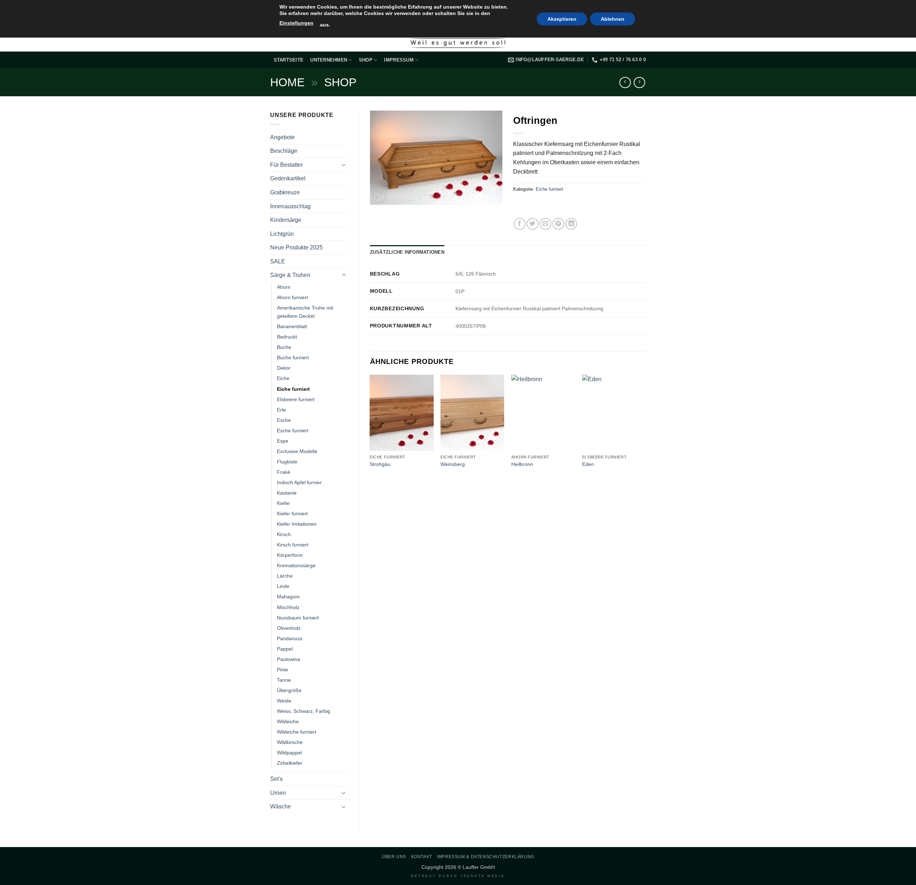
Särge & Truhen (290, 275)
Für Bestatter (286, 165)
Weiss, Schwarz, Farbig (303, 711)
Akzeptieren (561, 19)
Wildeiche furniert (296, 732)
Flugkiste (287, 462)
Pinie (282, 669)
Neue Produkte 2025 (296, 247)
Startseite (289, 60)
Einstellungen (296, 23)
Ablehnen (612, 19)
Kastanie (287, 493)
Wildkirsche (290, 742)
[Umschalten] (344, 164)
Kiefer (283, 503)
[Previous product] (639, 82)
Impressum (398, 60)
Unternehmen (328, 60)
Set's (276, 779)
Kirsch (284, 534)
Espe (282, 441)
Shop (365, 60)
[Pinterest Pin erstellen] (558, 224)
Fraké (283, 472)
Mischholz (288, 607)
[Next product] (624, 82)
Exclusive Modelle (297, 451)
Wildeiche (288, 721)
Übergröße (289, 690)
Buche (284, 347)
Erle (281, 410)
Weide (284, 701)
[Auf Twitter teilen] (533, 224)
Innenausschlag (290, 206)
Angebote (282, 137)
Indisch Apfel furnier (299, 482)
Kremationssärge (296, 565)
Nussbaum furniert (298, 618)
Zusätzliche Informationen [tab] (407, 252)
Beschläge (283, 151)
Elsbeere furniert (296, 399)
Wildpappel (289, 752)
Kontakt (421, 856)
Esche (284, 420)
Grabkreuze (285, 192)
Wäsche (280, 806)
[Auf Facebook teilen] (520, 224)
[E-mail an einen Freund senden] (545, 224)
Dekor (284, 368)
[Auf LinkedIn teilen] (571, 224)
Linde (283, 586)
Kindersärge (285, 220)
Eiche (283, 378)
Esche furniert (292, 430)
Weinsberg (452, 464)
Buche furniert (293, 357)
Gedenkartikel (288, 178)
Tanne (284, 680)
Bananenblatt (292, 326)
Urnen (278, 793)
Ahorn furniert (292, 297)
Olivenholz (289, 628)
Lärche (285, 576)
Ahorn (284, 287)
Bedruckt (287, 337)
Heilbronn (522, 464)
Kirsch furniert (292, 545)
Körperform (290, 555)
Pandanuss (289, 638)
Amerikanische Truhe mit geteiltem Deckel (305, 312)
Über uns (394, 856)
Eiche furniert (293, 389)
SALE (277, 261)
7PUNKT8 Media (483, 876)
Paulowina (288, 659)
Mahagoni (288, 596)
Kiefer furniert (292, 513)
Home (287, 82)
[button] (379, 196)
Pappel (285, 649)
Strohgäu (380, 464)
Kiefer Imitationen (297, 524)
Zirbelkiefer (289, 763)
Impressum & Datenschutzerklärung (485, 856)
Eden (588, 464)
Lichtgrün (282, 234)
